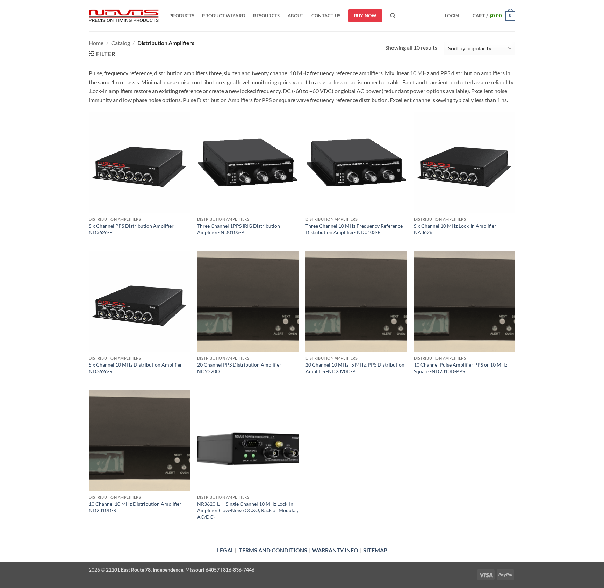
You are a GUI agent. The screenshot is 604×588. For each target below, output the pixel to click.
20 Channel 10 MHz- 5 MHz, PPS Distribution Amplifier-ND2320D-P (354, 368)
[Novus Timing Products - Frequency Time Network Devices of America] (124, 15)
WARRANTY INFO (335, 550)
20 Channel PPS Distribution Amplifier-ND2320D (240, 368)
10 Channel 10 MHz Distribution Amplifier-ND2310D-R (136, 507)
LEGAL (225, 550)
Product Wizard (223, 16)
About (295, 16)
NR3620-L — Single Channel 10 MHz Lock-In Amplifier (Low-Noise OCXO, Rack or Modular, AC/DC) (247, 510)
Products (181, 16)
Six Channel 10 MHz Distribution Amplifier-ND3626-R (136, 368)
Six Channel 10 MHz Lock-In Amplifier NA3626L (455, 229)
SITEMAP (375, 550)
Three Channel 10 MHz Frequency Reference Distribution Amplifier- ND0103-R (354, 229)
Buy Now (365, 16)
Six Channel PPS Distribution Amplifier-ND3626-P (132, 229)
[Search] (392, 15)
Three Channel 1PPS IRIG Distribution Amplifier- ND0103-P (238, 229)
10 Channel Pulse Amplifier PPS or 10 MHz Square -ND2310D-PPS (460, 368)
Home (96, 43)
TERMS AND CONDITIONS (273, 550)
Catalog (120, 43)
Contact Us (326, 16)
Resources (266, 16)
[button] (452, 16)
